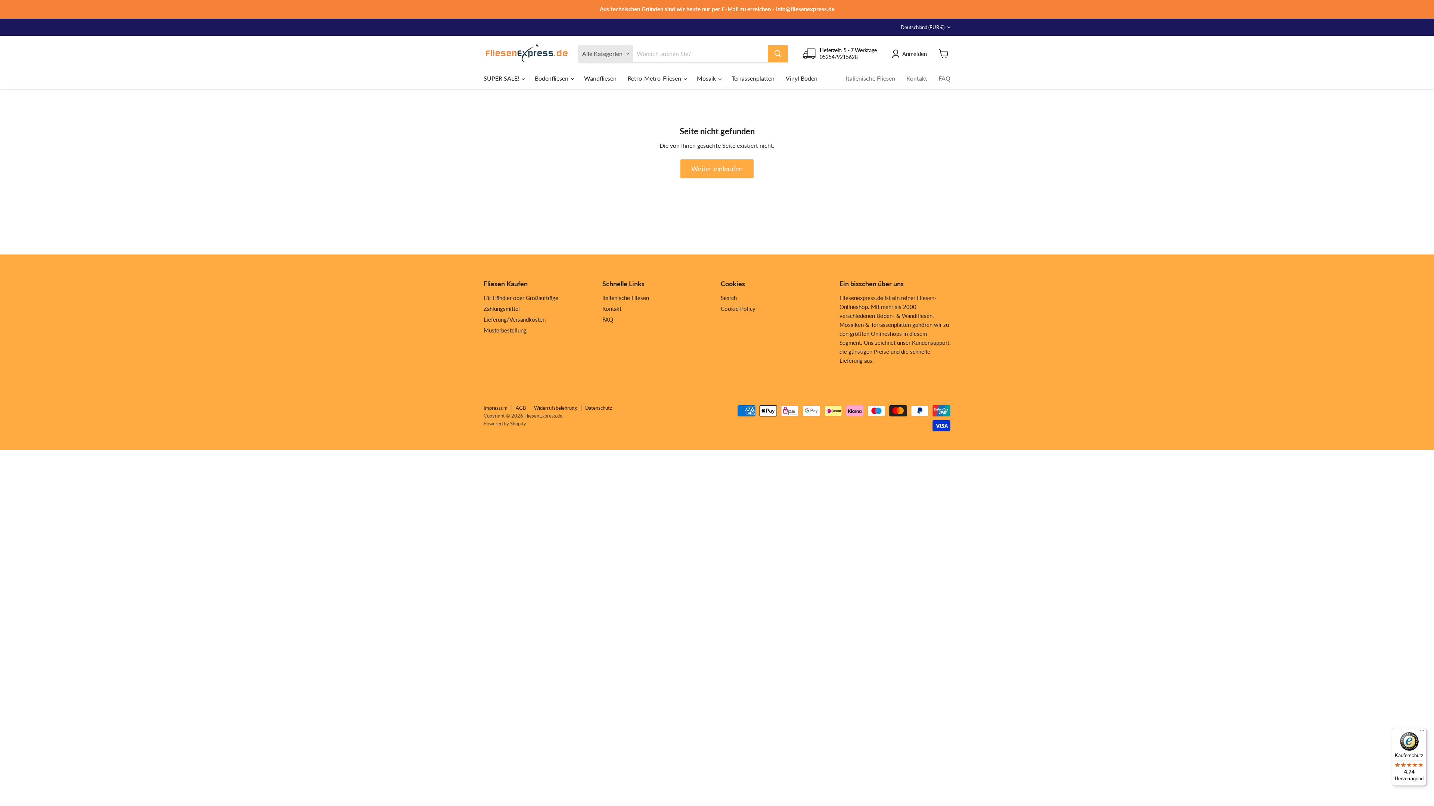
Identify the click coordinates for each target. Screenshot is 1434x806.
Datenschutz (598, 408)
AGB (521, 408)
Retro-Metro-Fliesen (655, 78)
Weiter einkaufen (717, 169)
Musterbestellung (505, 330)
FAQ (944, 78)
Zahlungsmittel (502, 308)
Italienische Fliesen (870, 78)
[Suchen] (778, 53)
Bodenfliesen (552, 78)
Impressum (496, 408)
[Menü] (1422, 732)
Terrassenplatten (753, 78)
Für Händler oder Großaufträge (521, 297)
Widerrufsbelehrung (555, 408)
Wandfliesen (600, 78)
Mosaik (707, 78)
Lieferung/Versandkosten (515, 319)
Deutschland (922, 27)
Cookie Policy (738, 308)
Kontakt (916, 78)
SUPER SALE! (502, 78)
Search (729, 297)
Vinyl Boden (801, 78)
